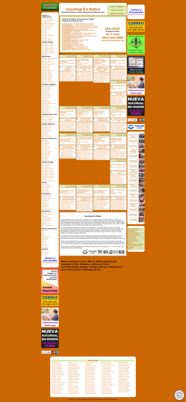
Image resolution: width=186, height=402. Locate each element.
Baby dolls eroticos (46, 89)
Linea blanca (45, 133)
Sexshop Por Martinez (56, 365)
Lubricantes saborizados (48, 35)
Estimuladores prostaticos (48, 176)
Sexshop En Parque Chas (57, 371)
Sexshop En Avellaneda (90, 393)
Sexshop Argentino (89, 376)
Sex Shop (70, 384)
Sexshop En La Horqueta (107, 377)
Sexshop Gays (105, 387)
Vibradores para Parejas (48, 59)
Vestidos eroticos (46, 112)
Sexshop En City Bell (56, 387)
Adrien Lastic (45, 230)
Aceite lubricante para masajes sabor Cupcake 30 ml (118, 112)
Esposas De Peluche (56, 362)
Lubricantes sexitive (47, 38)
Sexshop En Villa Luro (90, 367)
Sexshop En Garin (89, 381)
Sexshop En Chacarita (73, 387)
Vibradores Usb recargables (48, 83)
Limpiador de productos (47, 20)
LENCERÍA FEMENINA (133, 233)
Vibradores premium (47, 73)
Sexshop (70, 362)
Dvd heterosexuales (47, 151)
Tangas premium (46, 109)
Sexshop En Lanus (122, 374)
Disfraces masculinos (47, 119)
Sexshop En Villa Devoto (57, 368)
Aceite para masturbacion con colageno (67, 61)
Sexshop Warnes (66, 45)
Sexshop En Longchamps (74, 374)
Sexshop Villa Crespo (68, 34)
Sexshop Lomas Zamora (90, 365)
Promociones (45, 254)
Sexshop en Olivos (89, 371)
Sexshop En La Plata (73, 377)
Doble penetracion (46, 219)
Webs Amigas (93, 360)
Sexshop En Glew (55, 381)
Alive (43, 232)
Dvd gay (44, 149)
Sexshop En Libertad (106, 374)
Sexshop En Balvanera (56, 393)
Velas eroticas (45, 206)
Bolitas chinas (45, 216)
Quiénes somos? (117, 14)
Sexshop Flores (66, 33)
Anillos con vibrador (46, 61)
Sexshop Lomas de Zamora (69, 36)
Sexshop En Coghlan (56, 385)
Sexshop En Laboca (106, 376)
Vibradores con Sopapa (47, 81)
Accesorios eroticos (47, 195)
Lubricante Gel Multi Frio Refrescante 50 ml (66, 139)
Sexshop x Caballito (89, 362)
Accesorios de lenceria (47, 86)
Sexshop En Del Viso (90, 384)
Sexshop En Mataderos (90, 373)
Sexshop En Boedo (72, 390)
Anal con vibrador (46, 185)
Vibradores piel (45, 69)
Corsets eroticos (46, 95)
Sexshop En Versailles (90, 368)
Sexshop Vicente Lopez (68, 48)
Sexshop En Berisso (106, 390)
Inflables (44, 222)
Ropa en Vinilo (45, 105)
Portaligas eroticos (46, 101)
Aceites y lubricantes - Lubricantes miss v (70, 56)
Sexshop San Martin (67, 44)
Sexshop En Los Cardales (57, 374)
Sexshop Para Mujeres (133, 204)
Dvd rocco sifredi (46, 155)
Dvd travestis (45, 160)
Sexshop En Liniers (89, 374)
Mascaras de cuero (46, 136)
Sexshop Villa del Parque (69, 29)
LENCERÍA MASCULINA (134, 235)
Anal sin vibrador (46, 187)
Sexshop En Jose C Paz (124, 377)
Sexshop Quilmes (67, 37)
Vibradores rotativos (47, 79)
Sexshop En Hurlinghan (73, 379)
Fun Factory (45, 247)
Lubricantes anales (46, 21)
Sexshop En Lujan (106, 373)
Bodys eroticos (45, 91)
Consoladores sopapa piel (48, 53)
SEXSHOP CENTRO (133, 239)
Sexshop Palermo (67, 25)
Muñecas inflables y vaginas (48, 180)
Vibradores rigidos (46, 72)
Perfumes (44, 37)
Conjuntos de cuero (46, 127)
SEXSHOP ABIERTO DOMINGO (135, 244)
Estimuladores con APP (47, 163)
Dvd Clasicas (45, 157)
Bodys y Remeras (46, 116)
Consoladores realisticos (48, 50)
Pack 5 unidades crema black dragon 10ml (100, 191)
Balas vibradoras (46, 165)
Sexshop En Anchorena (107, 393)
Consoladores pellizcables (48, 48)
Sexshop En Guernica (107, 379)
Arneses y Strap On (47, 217)
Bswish (44, 235)
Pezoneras (44, 208)
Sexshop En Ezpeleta (73, 382)
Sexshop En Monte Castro (108, 371)
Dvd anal (44, 140)
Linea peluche (45, 135)
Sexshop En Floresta (106, 381)
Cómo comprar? (117, 7)
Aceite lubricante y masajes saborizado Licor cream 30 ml (84, 139)
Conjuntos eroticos (46, 94)
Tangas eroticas (46, 108)
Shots (43, 242)
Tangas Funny (45, 111)
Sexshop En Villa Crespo (74, 368)
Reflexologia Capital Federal (58, 373)
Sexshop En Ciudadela (107, 385)
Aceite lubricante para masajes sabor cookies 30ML (83, 60)
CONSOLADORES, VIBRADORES (132, 231)
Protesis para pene (46, 223)
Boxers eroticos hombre (47, 117)
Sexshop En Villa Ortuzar (74, 367)
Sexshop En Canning (73, 388)
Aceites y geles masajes (48, 18)
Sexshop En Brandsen (123, 388)
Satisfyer (44, 241)
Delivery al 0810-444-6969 (50, 259)
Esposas (44, 201)
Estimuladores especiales (48, 171)
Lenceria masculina (46, 120)
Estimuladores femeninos (48, 173)
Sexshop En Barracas (123, 391)
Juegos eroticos (46, 203)
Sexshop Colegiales (67, 47)
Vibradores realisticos (47, 76)
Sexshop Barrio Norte (68, 26)
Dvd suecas (45, 158)
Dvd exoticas (45, 144)
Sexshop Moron (66, 38)
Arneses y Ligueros (46, 88)
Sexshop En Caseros (123, 387)
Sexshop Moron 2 (133, 214)
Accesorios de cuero (47, 125)
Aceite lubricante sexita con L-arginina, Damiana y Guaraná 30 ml (84, 191)
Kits (43, 227)
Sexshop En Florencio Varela (58, 382)
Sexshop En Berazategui (124, 390)
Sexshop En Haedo (89, 379)
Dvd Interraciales (46, 152)
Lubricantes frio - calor (47, 26)
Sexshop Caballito (67, 30)
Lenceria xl (44, 98)
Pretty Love (45, 239)
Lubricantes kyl (45, 29)
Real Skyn (44, 32)
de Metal (44, 179)
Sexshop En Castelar (90, 387)
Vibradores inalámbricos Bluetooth (50, 58)
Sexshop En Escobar (107, 382)
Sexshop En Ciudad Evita (124, 385)
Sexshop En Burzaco (107, 388)
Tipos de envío (117, 10)
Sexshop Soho (88, 364)
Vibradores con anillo (47, 213)
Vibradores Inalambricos (48, 70)
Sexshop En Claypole (90, 385)
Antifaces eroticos (46, 197)
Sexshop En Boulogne (56, 390)
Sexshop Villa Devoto (107, 362)
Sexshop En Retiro (83, 9)
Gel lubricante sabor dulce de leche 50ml (67, 191)
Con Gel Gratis (45, 251)
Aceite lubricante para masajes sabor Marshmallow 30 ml (100, 139)
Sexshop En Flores (122, 381)
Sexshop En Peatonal (107, 370)
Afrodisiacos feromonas (47, 198)
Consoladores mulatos (47, 47)
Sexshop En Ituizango (56, 379)
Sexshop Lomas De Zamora (108, 365)
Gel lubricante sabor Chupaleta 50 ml (99, 112)
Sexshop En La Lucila (90, 377)
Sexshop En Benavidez (73, 391)
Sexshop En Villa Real (123, 365)
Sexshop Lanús (66, 41)
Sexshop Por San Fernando (124, 364)
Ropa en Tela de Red (47, 106)
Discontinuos (45, 252)
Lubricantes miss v (46, 34)
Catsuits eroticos (46, 92)
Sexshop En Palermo (73, 371)
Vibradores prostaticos (47, 75)
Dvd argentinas (45, 141)
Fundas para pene (46, 220)
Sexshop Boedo (66, 32)
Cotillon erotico (45, 200)
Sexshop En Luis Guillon (124, 373)
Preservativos (45, 204)
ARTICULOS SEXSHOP (133, 228)
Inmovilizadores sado (47, 130)
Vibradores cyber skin (47, 64)
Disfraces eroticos (46, 97)
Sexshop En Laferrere (73, 376)
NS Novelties (45, 238)
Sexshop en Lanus (55, 376)
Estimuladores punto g (47, 177)
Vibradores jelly (45, 67)
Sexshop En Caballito (90, 388)
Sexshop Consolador (123, 379)
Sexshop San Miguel (106, 364)
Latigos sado (45, 132)
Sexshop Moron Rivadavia (69, 40)
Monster (44, 54)
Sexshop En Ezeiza (89, 382)
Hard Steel (44, 245)
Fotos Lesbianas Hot (73, 365)
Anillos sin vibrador (46, 214)
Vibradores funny (46, 65)
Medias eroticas (46, 100)
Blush (43, 233)
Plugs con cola (45, 192)
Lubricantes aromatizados (48, 23)
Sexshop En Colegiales (123, 384)
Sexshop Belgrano (67, 23)
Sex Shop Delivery (106, 368)
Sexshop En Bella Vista (90, 391)
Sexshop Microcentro (68, 28)
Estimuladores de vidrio (47, 170)
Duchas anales (45, 184)
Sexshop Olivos (66, 42)
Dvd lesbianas (45, 154)
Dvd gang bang (45, 148)
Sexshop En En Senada (123, 382)
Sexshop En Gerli (72, 381)
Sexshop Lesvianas (56, 391)
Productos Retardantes (47, 225)
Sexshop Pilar (66, 49)
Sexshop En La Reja (56, 377)
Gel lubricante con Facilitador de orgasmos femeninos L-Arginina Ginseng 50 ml (100, 61)
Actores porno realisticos (48, 43)
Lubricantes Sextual (46, 40)
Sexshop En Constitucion (107, 384)
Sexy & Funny (45, 244)
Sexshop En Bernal (89, 390)
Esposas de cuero (46, 129)
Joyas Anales (45, 189)
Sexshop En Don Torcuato (57, 384)
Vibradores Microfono (47, 78)
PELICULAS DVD (132, 238)
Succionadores (45, 167)
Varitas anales (45, 190)
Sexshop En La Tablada (123, 376)
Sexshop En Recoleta (90, 370)
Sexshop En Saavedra (56, 370)
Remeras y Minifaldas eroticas (49, 103)
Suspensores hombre (47, 122)
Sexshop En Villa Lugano (124, 367)
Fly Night (44, 31)
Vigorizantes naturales (47, 209)
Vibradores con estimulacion (48, 62)
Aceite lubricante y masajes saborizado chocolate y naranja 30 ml (84, 112)
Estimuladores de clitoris (48, 168)
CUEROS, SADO (132, 236)
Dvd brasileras (45, 143)
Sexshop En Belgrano (107, 391)
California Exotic (46, 236)
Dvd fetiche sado (46, 146)
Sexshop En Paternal (123, 370)
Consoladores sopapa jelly (48, 51)
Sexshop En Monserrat (123, 371)
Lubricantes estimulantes (48, 24)
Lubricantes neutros (47, 28)
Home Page (62, 53)
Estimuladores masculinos (48, 174)
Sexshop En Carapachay (57, 388)
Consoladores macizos (47, 45)
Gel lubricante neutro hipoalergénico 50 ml (116, 139)
